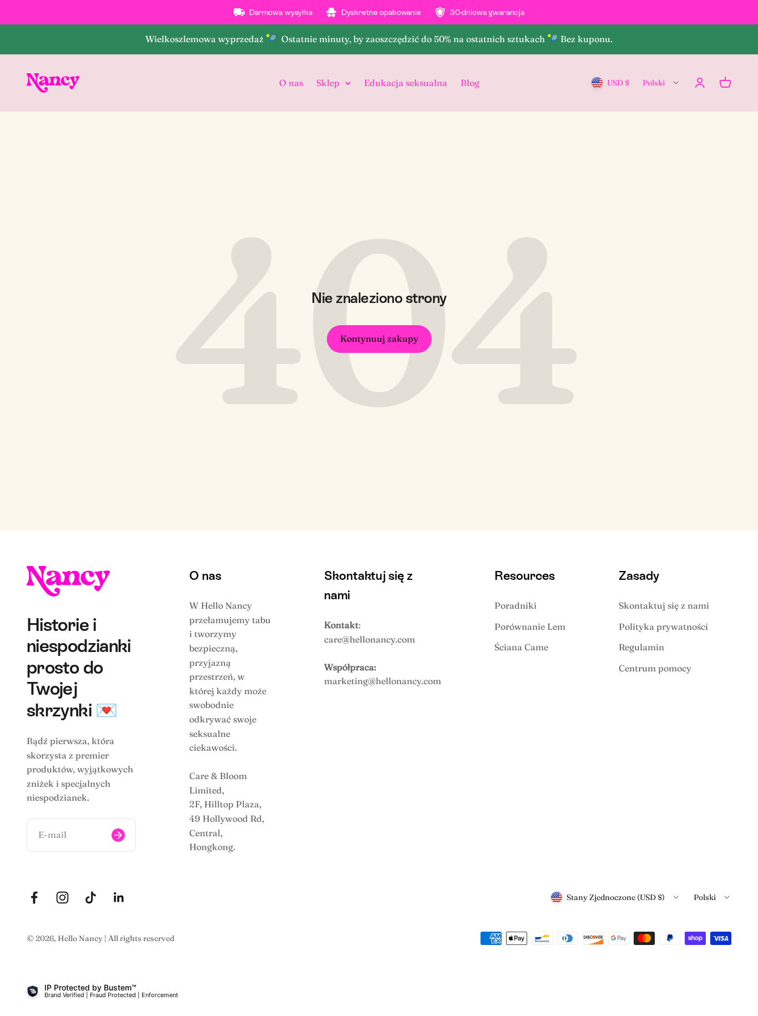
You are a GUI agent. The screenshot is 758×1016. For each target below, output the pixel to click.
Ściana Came (521, 647)
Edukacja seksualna (405, 82)
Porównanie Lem (529, 626)
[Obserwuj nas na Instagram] (62, 897)
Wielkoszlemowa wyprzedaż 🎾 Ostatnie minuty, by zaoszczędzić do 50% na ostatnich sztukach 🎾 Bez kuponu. (379, 38)
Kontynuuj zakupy (379, 338)
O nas (291, 82)
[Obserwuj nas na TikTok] (90, 897)
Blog (470, 82)
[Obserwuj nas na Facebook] (34, 897)
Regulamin (641, 647)
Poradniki (515, 605)
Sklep (328, 82)
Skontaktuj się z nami (664, 605)
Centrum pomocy (655, 668)
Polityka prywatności (663, 626)
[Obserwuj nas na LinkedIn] (119, 897)
